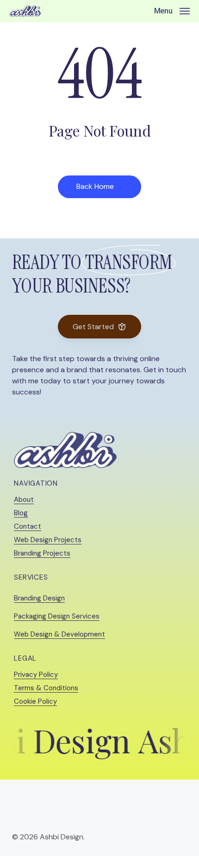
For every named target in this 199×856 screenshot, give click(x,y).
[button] (172, 10)
